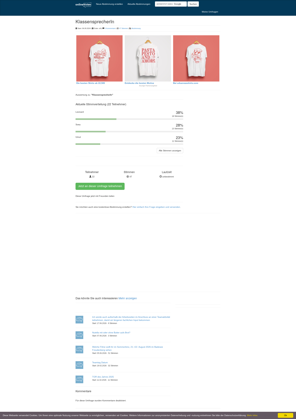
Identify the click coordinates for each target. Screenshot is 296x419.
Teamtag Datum (100, 362)
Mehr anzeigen (128, 298)
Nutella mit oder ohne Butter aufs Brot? (111, 332)
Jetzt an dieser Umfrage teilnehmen (100, 186)
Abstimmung (136, 28)
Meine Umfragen (210, 11)
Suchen (193, 4)
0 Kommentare (110, 28)
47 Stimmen (123, 28)
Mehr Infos (252, 415)
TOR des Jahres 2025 (103, 377)
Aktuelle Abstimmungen (138, 4)
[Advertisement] (204, 145)
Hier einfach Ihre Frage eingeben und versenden (156, 207)
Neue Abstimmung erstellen (109, 4)
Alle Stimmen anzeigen (170, 150)
